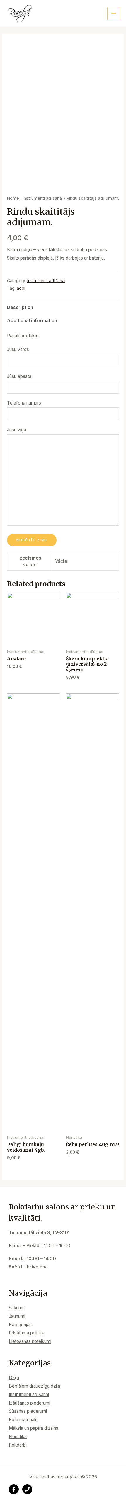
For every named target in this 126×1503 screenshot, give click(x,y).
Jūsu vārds (18, 349)
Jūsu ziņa (16, 430)
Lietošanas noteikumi (30, 1341)
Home (13, 198)
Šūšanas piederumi (28, 1411)
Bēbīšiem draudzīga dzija (34, 1386)
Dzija (14, 1377)
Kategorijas (20, 1324)
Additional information (32, 320)
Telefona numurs (24, 403)
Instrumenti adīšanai (43, 198)
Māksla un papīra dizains (33, 1428)
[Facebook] (14, 1489)
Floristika (18, 1436)
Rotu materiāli (22, 1419)
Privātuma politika (26, 1333)
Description (20, 307)
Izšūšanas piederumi (29, 1403)
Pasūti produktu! (23, 336)
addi (21, 288)
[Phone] (27, 1489)
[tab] (63, 307)
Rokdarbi (18, 1445)
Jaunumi (17, 1316)
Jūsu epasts (19, 376)
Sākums (17, 1308)
